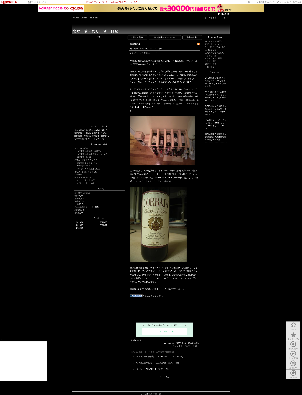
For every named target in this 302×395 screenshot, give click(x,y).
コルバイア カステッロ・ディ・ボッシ (151, 181)
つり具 (77, 204)
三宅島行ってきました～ (215, 53)
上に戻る (293, 377)
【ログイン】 (223, 17)
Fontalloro (189, 96)
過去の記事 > (192, 37)
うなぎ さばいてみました (85, 172)
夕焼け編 (78, 210)
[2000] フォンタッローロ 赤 (145, 100)
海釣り (77, 198)
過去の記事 (293, 349)
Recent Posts (216, 37)
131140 (222, 14)
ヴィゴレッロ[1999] (185, 100)
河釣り (77, 201)
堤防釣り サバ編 (84, 157)
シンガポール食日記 (145, 356)
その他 (77, 213)
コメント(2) (178, 346)
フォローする (293, 339)
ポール (139, 369)
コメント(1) (173, 363)
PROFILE (93, 18)
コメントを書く (192, 346)
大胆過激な (221, 134)
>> (264, 2)
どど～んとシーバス (213, 44)
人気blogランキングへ (153, 296)
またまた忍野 (210, 61)
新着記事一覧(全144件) (164, 37)
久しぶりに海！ (211, 56)
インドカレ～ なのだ (83, 177)
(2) (160, 48)
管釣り (77, 196)
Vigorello (165, 100)
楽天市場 (297, 2)
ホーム (293, 329)
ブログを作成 (285, 2)
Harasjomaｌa (83, 166)
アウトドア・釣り (38, 2)
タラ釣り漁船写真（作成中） (89, 151)
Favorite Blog (99, 126)
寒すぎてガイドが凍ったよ (88, 169)
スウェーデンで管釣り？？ (85, 160)
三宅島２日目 (210, 50)
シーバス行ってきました (215, 47)
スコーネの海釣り (81, 148)
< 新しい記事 (137, 37)
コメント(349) (176, 356)
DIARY (84, 18)
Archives (99, 218)
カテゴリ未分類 (81, 193)
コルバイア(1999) (144, 177)
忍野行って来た (211, 64)
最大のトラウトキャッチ (87, 163)
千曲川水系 (209, 67)
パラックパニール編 (85, 183)
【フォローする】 (208, 17)
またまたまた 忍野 (213, 58)
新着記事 (293, 368)
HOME (76, 18)
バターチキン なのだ (86, 180)
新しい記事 (293, 358)
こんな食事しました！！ (84, 207)
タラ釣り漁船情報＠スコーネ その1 (93, 154)
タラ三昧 (78, 174)
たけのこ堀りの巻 (144, 363)
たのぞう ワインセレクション (144, 48)
